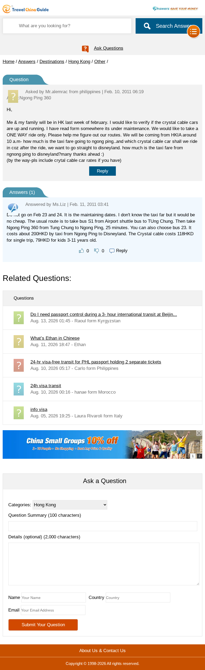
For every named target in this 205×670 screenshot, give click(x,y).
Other (99, 61)
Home (8, 61)
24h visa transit (45, 385)
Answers (27, 61)
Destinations (52, 61)
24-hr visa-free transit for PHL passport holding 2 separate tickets (95, 362)
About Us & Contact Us (102, 650)
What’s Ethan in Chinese (55, 338)
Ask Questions (108, 48)
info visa (38, 409)
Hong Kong (79, 61)
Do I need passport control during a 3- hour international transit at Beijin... (103, 314)
